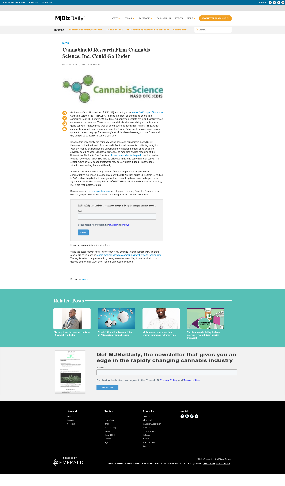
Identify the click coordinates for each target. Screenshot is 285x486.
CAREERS (119, 464)
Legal (106, 443)
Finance (107, 439)
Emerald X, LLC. (210, 459)
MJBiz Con (146, 428)
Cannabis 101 (164, 18)
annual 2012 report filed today (147, 112)
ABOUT (111, 464)
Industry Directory (149, 431)
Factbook (144, 18)
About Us (146, 417)
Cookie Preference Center (30, 474)
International (109, 420)
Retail (106, 424)
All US (106, 417)
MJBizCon (47, 2)
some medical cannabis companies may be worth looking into (129, 255)
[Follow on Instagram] (282, 2)
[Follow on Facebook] (270, 2)
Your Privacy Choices (192, 464)
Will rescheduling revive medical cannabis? (147, 30)
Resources (70, 420)
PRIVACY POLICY (223, 464)
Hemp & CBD (109, 435)
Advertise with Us (149, 420)
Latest (114, 18)
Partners (145, 439)
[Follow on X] (278, 2)
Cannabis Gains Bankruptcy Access (85, 30)
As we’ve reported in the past (126, 155)
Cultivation (108, 431)
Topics (128, 18)
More (190, 18)
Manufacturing (110, 428)
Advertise (33, 2)
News (65, 43)
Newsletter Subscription (215, 18)
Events (179, 18)
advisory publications (99, 191)
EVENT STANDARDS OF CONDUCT (168, 464)
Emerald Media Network (14, 2)
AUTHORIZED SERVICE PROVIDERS (139, 464)
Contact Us (146, 446)
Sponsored (70, 424)
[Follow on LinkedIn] (274, 2)
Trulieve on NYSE (114, 30)
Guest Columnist (149, 443)
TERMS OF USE (209, 464)
